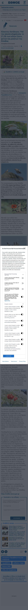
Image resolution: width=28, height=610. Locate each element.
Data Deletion (5, 361)
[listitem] (14, 274)
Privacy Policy (22, 361)
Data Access (14, 361)
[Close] (25, 248)
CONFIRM (8, 356)
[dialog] (14, 305)
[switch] (22, 278)
